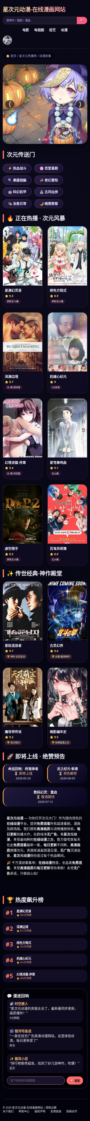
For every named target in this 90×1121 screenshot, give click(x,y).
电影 (25, 30)
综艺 (52, 30)
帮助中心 (24, 1111)
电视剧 (39, 30)
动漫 (64, 30)
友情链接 (55, 1111)
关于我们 (8, 1111)
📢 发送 (75, 1080)
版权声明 (40, 1111)
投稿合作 (71, 1111)
